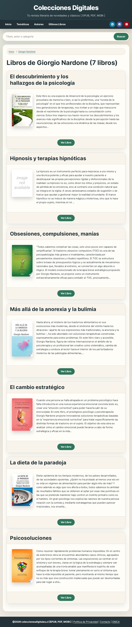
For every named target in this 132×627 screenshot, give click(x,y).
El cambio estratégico (37, 387)
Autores (38, 24)
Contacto (105, 621)
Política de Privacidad (85, 621)
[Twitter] (112, 24)
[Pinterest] (126, 24)
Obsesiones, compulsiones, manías (54, 234)
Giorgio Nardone (26, 51)
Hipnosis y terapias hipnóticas (48, 158)
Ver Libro (66, 142)
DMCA (116, 621)
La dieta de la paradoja (38, 462)
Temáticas (23, 24)
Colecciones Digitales (66, 8)
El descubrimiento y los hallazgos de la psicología (42, 79)
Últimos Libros (57, 24)
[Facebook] (119, 24)
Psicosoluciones (31, 538)
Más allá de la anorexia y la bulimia (53, 309)
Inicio (8, 24)
